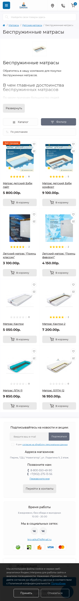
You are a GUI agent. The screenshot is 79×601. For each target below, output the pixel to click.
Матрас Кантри (13, 324)
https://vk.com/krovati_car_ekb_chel (34, 531)
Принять (26, 593)
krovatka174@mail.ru (40, 539)
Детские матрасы (32, 25)
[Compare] (34, 151)
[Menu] (6, 5)
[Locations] (52, 5)
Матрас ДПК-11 (12, 390)
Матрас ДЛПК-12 (53, 390)
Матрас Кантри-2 (53, 324)
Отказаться (55, 593)
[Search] (7, 17)
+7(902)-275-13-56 (41, 474)
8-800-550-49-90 (41, 470)
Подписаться (59, 436)
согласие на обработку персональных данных (45, 444)
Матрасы (14, 25)
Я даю (42, 444)
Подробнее (58, 583)
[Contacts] (63, 5)
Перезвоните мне (40, 478)
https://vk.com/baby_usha (43, 531)
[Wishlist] (34, 144)
